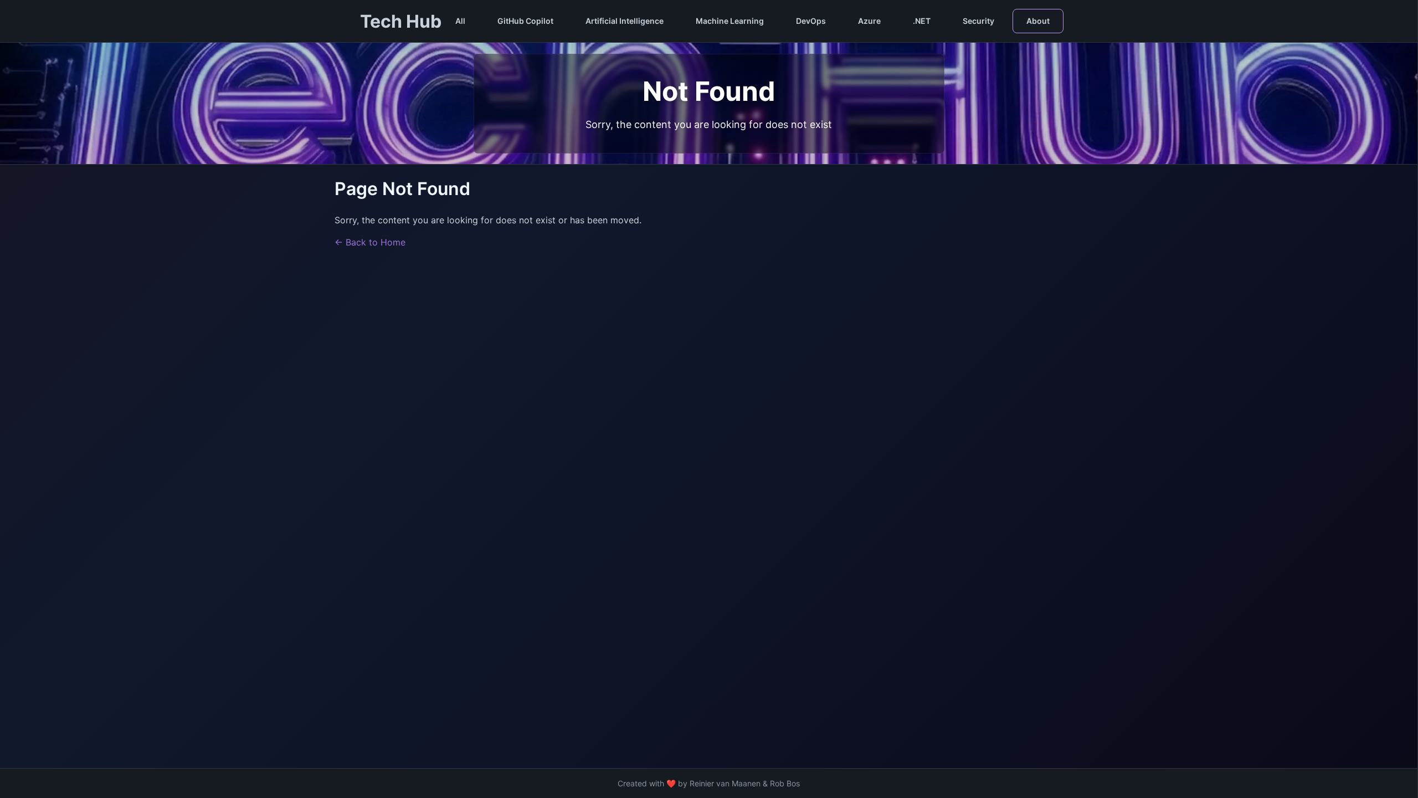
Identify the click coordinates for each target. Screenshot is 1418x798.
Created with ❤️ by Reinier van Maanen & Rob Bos (709, 783)
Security (978, 20)
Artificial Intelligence (624, 20)
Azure (869, 20)
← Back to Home (370, 242)
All (460, 20)
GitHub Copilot (525, 20)
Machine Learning (730, 20)
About (1038, 20)
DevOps (811, 20)
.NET (922, 20)
